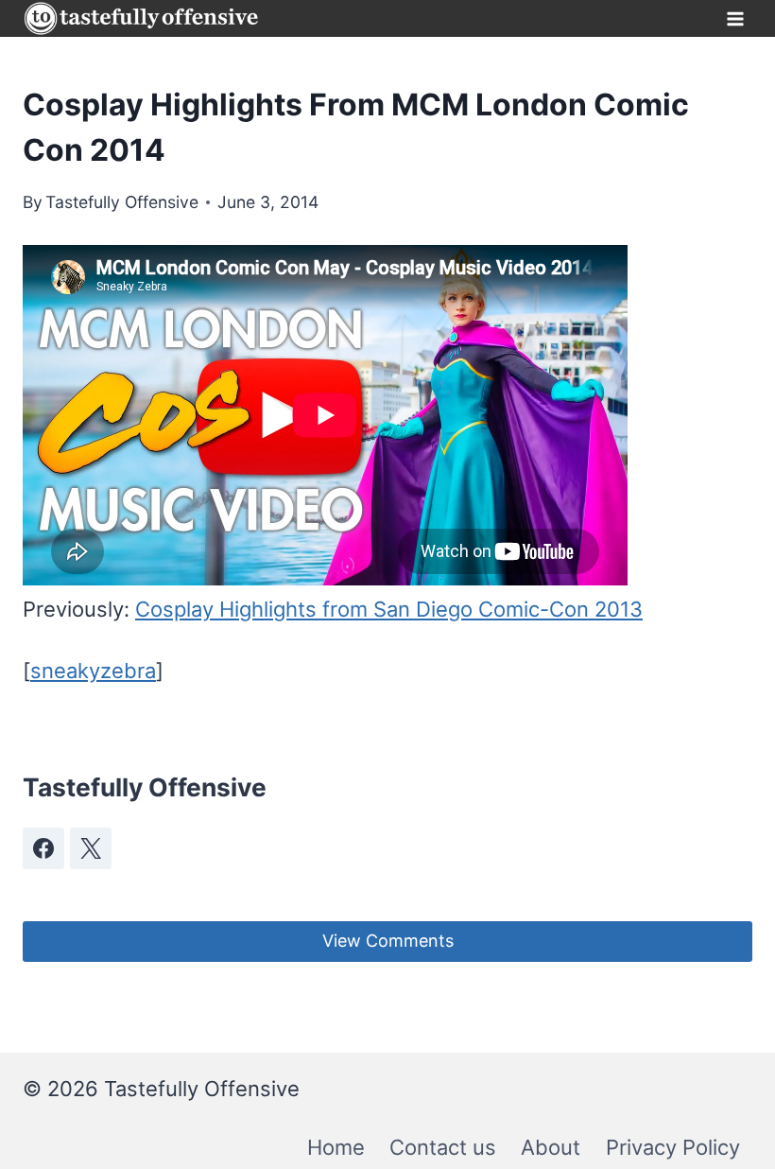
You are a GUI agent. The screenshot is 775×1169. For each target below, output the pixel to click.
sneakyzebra (93, 670)
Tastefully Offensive (121, 202)
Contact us (442, 1147)
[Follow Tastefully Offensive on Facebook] (43, 848)
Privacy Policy (673, 1147)
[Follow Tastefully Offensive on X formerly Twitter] (91, 848)
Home (336, 1147)
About (550, 1147)
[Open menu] (734, 18)
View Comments (388, 941)
